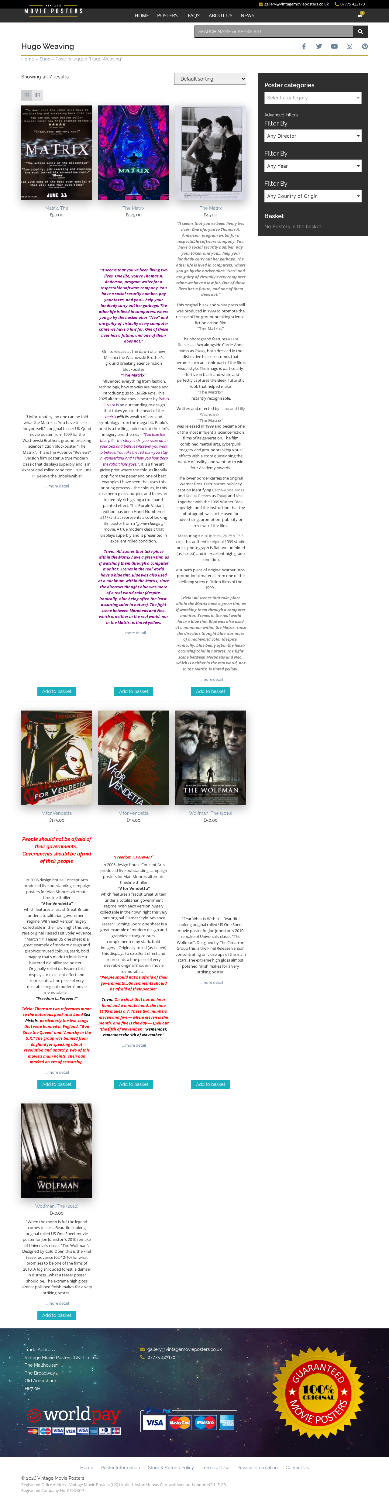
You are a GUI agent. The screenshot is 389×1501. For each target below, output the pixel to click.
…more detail (56, 486)
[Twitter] (319, 46)
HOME (142, 15)
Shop (45, 59)
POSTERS (167, 15)
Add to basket (56, 691)
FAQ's (194, 15)
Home (27, 59)
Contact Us (297, 1467)
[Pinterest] (365, 46)
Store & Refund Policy (171, 1467)
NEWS (247, 15)
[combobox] (273, 32)
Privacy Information (257, 1467)
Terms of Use (215, 1467)
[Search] (360, 32)
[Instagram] (349, 46)
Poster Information (120, 1467)
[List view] (37, 95)
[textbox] (313, 97)
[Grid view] (26, 95)
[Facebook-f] (304, 46)
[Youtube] (334, 46)
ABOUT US (220, 15)
